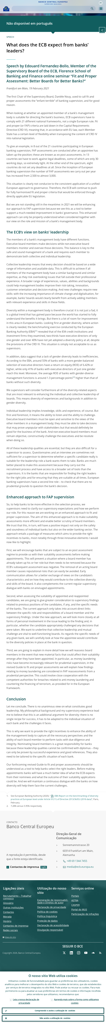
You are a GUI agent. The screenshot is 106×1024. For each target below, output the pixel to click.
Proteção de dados (47, 921)
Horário (7, 921)
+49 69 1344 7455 (77, 861)
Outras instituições (13, 908)
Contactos (8, 912)
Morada (7, 917)
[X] (64, 953)
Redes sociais (10, 930)
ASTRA (74, 900)
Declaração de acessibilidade (53, 925)
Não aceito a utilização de (55, 1018)
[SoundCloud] (93, 953)
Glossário (8, 903)
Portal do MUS (79, 910)
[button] (101, 3)
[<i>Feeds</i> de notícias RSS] (100, 953)
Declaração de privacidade (51, 907)
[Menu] (101, 8)
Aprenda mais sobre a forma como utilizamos (76, 1001)
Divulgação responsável (50, 930)
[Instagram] (78, 953)
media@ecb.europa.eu (80, 867)
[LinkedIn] (71, 953)
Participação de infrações (85, 914)
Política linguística (47, 916)
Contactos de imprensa (24, 867)
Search (92, 8)
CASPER (75, 905)
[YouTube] (86, 953)
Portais (75, 896)
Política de (47, 912)
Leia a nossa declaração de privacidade (26, 1001)
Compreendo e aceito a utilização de (55, 1011)
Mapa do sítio (10, 937)
